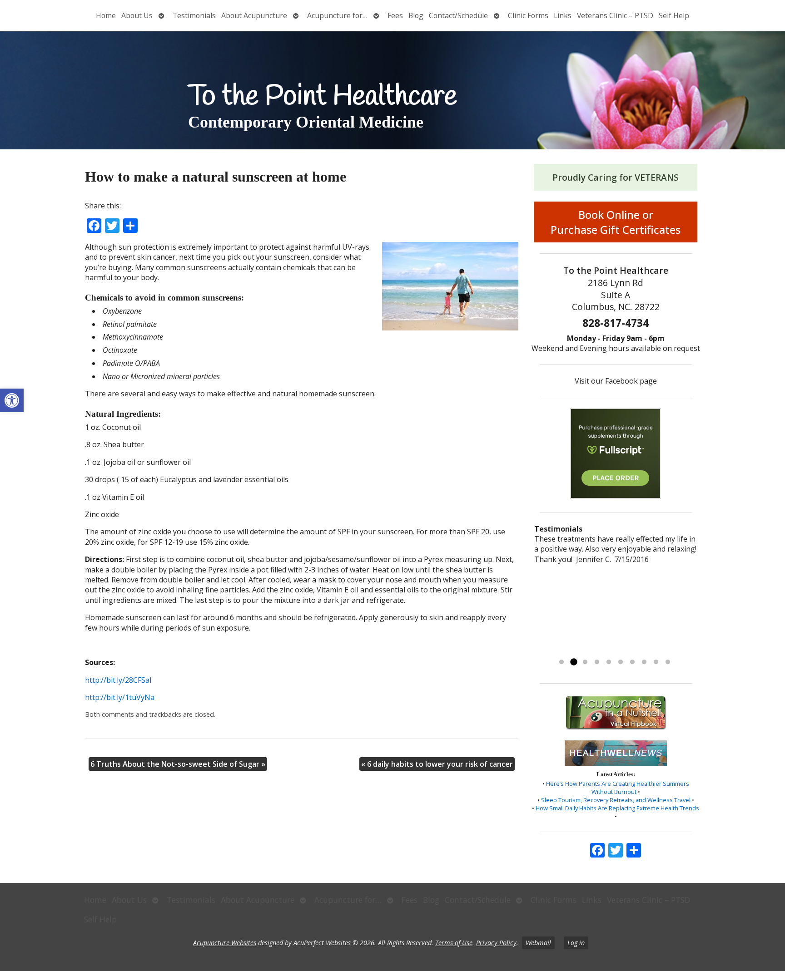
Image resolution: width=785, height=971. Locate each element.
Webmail (538, 942)
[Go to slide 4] (596, 662)
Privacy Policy (496, 942)
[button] (12, 400)
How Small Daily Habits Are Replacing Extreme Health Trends (617, 808)
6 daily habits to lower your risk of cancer (437, 764)
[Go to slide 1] (561, 662)
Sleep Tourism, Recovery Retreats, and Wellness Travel (616, 800)
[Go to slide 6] (620, 662)
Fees (395, 15)
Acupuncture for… (337, 15)
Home (106, 15)
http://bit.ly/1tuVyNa (119, 697)
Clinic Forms (528, 15)
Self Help (674, 15)
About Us (137, 15)
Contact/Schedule (458, 15)
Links (562, 15)
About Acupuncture (254, 15)
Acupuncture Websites (224, 942)
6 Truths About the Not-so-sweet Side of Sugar (177, 764)
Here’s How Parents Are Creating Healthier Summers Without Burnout (617, 787)
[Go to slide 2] (573, 662)
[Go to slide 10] (667, 662)
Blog (415, 15)
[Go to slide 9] (656, 662)
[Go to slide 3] (585, 662)
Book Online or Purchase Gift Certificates (616, 222)
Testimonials (194, 15)
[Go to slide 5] (608, 662)
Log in (576, 942)
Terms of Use (453, 942)
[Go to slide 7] (632, 662)
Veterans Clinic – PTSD (615, 15)
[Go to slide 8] (644, 662)
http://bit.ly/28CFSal (118, 680)
